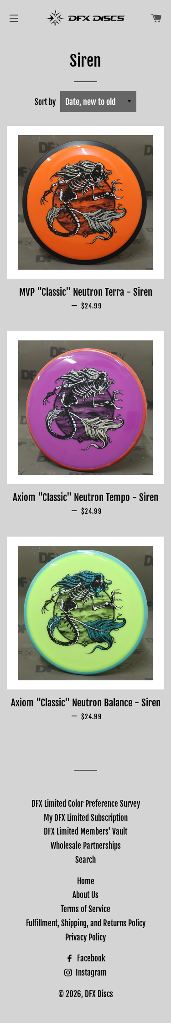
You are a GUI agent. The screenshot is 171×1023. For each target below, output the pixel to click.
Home (85, 881)
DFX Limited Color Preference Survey (85, 804)
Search (85, 860)
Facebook (90, 958)
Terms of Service (85, 909)
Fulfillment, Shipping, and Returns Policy (85, 923)
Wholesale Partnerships (86, 846)
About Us (85, 895)
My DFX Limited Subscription (86, 818)
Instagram (90, 972)
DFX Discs (99, 994)
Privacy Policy (85, 937)
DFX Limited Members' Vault (85, 831)
